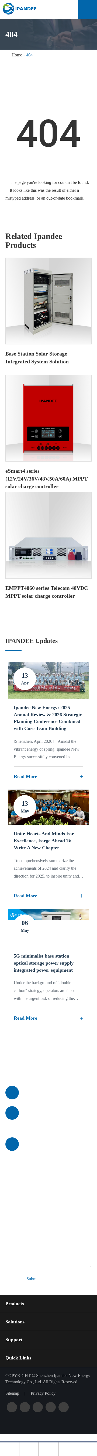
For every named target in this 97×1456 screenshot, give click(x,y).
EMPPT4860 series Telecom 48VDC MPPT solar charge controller (46, 592)
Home (17, 55)
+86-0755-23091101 (44, 1092)
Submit (32, 1278)
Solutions (15, 1321)
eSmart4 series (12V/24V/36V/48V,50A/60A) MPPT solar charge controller (46, 478)
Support (13, 1339)
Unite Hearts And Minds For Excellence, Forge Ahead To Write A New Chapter (44, 840)
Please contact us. (41, 1065)
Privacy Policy (43, 1393)
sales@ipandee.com (43, 1113)
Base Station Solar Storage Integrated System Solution (37, 357)
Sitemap (12, 1393)
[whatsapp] (48, 1449)
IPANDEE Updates (31, 640)
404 (29, 55)
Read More (25, 776)
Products (14, 1303)
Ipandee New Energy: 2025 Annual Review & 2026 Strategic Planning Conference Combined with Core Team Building (48, 718)
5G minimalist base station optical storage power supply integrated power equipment (44, 962)
